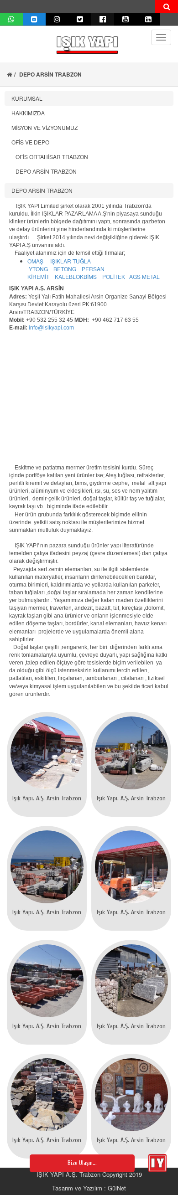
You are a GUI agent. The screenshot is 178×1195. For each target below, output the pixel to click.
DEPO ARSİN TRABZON (44, 171)
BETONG (64, 269)
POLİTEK (113, 276)
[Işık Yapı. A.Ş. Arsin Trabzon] (47, 752)
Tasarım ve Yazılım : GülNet (89, 1188)
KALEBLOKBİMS (76, 276)
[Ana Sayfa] (9, 74)
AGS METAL (144, 276)
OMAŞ (35, 261)
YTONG (38, 269)
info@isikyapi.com (51, 328)
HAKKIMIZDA (28, 113)
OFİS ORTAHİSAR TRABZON (49, 156)
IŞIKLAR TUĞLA (70, 261)
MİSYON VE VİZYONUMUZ (44, 127)
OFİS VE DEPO (30, 142)
